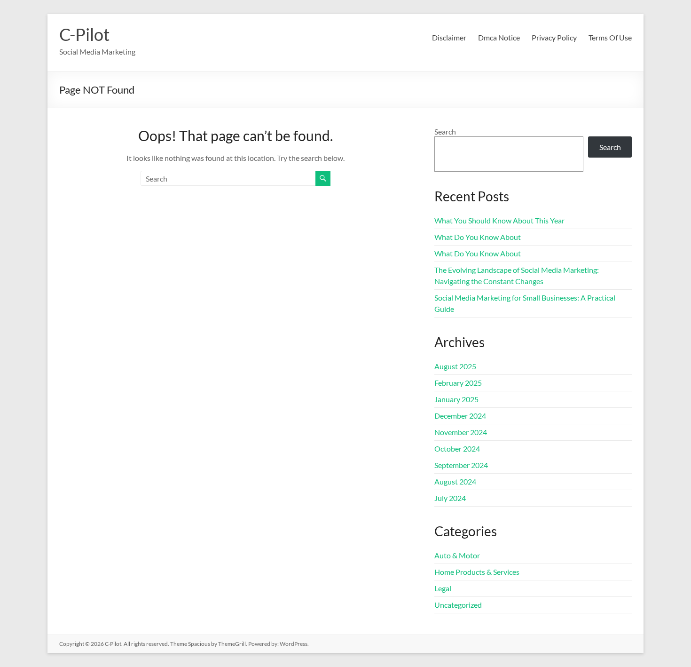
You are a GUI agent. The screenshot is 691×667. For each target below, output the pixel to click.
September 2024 (461, 465)
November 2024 (460, 432)
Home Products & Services (476, 571)
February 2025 (458, 382)
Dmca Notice (499, 37)
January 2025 (456, 399)
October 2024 (457, 448)
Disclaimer (449, 37)
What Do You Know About (477, 236)
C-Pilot (84, 34)
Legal (442, 588)
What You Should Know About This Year (499, 220)
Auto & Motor (457, 555)
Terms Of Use (610, 37)
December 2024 (460, 415)
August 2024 (455, 481)
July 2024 (450, 497)
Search (445, 131)
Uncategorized (458, 604)
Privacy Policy (554, 37)
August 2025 (455, 366)
